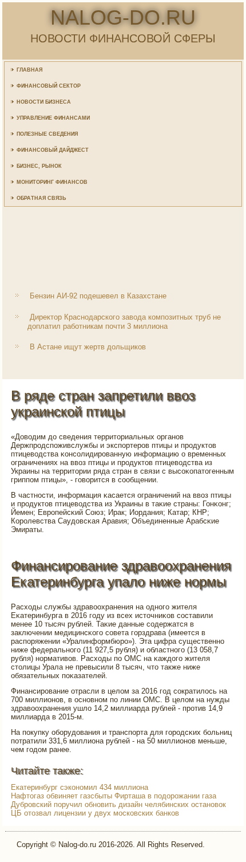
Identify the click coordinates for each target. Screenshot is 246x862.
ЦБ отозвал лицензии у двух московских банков (95, 813)
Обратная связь (41, 198)
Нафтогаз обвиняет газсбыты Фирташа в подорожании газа (113, 796)
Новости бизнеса (44, 102)
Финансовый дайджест (53, 150)
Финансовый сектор (49, 86)
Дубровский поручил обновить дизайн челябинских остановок (118, 804)
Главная (29, 70)
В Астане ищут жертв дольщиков (88, 347)
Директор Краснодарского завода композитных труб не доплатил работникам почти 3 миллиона (124, 321)
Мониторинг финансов (52, 182)
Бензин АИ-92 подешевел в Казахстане (98, 296)
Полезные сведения (47, 134)
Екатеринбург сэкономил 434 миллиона (79, 787)
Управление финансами (53, 118)
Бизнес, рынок (39, 166)
